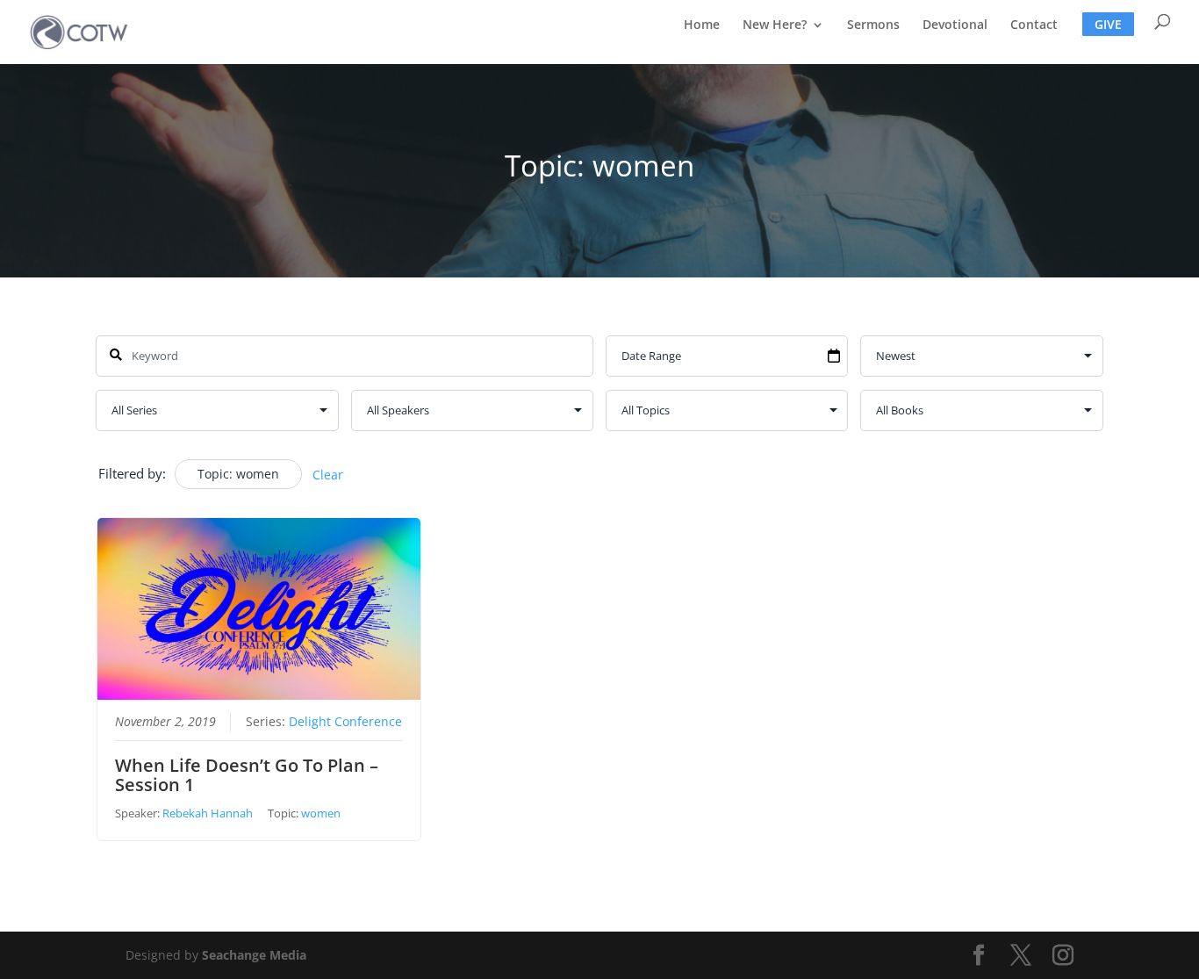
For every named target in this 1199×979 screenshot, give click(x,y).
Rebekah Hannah (207, 813)
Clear (327, 474)
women (321, 813)
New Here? (775, 25)
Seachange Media (254, 955)
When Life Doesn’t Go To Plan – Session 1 (246, 774)
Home (702, 25)
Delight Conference (345, 722)
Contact (1034, 25)
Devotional (955, 25)
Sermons (873, 25)
